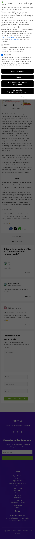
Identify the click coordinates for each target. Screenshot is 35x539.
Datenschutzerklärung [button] (18, 96)
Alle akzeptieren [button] (17, 71)
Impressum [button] (27, 96)
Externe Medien (9, 55)
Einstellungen (15, 39)
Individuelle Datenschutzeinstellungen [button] (17, 91)
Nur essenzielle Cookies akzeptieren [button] (17, 83)
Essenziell (7, 45)
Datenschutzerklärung (8, 37)
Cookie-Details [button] (8, 96)
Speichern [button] (17, 77)
